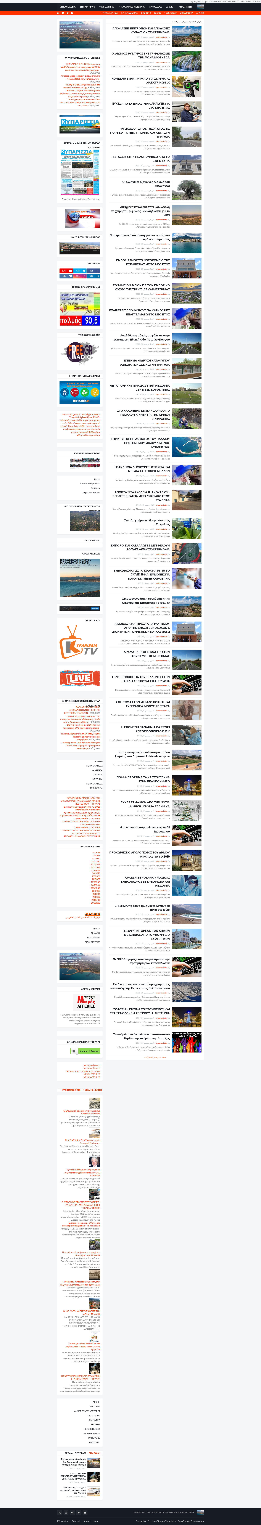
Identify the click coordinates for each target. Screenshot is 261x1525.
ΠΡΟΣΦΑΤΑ (80, 1453)
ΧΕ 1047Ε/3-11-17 (92, 1074)
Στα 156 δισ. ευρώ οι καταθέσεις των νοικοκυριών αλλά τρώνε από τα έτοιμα (81, 726)
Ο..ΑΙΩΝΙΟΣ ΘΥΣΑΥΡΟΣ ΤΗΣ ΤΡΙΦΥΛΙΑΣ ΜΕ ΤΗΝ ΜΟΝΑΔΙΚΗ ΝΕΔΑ (141, 56)
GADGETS (146, 12)
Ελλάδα (96, 417)
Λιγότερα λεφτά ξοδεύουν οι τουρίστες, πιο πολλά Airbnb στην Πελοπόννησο (80, 77)
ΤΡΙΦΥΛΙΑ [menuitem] (98, 774)
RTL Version (62, 1521)
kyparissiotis (93, 414)
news (84, 414)
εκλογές (64, 426)
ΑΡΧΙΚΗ (200, 12)
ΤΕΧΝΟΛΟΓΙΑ (94, 1415)
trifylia (81, 417)
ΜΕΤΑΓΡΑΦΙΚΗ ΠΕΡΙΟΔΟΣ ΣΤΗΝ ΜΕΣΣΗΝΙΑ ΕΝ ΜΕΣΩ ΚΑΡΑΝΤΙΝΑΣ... (140, 388)
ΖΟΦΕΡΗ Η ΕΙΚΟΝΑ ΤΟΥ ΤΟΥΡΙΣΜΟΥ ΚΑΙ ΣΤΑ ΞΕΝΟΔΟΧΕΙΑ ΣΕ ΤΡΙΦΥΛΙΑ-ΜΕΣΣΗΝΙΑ (140, 1011)
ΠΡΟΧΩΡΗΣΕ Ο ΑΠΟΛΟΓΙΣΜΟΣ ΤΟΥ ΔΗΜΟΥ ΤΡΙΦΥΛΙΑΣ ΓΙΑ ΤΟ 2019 (139, 855)
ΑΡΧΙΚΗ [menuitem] (170, 6)
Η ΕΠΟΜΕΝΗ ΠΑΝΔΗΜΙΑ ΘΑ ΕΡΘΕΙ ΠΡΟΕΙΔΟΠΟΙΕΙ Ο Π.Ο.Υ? (145, 729)
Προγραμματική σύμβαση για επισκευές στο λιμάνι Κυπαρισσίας (140, 237)
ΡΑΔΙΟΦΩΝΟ (94, 1438)
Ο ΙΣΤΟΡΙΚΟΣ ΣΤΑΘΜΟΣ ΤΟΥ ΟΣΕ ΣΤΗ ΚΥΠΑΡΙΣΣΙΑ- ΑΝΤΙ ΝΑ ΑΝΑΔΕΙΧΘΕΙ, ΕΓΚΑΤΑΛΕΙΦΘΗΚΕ (81, 1205)
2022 (95, 864)
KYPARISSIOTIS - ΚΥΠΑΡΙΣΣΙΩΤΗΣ (82, 1090)
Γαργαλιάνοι (74, 426)
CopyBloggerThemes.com (191, 1521)
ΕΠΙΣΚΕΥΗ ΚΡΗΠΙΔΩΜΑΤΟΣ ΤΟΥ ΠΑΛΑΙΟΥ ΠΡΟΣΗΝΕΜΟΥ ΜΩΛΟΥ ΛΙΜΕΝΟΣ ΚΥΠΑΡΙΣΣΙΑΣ (140, 443)
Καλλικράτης (94, 432)
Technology (170, 12)
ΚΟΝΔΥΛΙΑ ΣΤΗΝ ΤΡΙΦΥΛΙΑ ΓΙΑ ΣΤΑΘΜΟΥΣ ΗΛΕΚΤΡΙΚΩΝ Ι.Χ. (140, 81)
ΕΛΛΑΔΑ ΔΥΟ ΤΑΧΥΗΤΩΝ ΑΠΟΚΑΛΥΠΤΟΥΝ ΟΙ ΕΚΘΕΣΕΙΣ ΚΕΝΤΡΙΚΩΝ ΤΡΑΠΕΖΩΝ (82, 710)
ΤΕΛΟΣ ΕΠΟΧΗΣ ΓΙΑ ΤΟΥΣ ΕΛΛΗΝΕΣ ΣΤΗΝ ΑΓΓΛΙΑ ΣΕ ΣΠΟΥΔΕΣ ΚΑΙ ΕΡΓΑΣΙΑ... (141, 679)
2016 (95, 882)
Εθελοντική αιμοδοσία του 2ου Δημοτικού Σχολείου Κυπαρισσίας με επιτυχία (73, 1462)
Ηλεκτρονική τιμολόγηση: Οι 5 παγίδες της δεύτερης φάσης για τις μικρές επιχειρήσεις (80, 736)
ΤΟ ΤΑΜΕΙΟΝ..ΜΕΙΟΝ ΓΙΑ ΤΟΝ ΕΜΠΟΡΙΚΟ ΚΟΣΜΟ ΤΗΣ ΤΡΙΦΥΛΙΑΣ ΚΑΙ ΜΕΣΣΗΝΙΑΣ (141, 287)
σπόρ (64, 423)
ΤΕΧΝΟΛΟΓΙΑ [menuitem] (69, 6)
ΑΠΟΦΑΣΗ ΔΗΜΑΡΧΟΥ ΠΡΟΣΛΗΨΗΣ (82, 836)
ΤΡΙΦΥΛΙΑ (95, 933)
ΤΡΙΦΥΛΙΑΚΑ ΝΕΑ (109, 12)
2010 (96, 900)
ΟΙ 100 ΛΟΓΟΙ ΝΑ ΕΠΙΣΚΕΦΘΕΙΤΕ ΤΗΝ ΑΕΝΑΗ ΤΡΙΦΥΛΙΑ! (81, 1313)
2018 (96, 876)
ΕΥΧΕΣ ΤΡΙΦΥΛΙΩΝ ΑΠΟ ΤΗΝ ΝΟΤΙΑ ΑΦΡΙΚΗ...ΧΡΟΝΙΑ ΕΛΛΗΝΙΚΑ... (145, 804)
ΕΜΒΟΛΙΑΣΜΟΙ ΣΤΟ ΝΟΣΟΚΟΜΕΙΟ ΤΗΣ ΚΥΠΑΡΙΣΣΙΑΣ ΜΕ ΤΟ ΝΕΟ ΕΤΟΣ (143, 262)
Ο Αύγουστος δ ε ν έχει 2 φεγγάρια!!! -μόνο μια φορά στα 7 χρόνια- (73, 1490)
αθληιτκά (81, 435)
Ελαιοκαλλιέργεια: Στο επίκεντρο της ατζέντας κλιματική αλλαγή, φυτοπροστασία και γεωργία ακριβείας (80, 93)
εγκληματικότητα (82, 429)
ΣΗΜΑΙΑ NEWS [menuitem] (87, 6)
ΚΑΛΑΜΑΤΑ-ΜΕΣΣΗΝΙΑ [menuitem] (133, 6)
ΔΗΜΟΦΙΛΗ (94, 1453)
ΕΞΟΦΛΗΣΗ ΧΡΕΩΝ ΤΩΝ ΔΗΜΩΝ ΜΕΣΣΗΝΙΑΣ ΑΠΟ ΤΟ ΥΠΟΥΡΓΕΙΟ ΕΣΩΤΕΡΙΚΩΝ (147, 935)
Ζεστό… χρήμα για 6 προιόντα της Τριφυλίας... (147, 523)
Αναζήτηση (95, 488)
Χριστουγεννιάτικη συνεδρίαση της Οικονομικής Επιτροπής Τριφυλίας (146, 601)
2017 (96, 879)
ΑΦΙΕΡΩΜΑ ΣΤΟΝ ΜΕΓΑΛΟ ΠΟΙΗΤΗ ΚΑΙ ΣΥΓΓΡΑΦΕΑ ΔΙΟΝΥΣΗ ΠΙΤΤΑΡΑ (143, 704)
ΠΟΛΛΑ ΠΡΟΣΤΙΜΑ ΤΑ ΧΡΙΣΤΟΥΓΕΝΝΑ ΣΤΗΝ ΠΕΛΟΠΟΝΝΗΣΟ (143, 779)
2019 (96, 873)
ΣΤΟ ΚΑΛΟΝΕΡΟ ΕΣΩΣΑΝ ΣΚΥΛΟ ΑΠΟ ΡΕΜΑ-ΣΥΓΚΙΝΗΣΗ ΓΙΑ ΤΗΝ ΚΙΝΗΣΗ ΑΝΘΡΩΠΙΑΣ (143, 415)
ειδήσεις (89, 417)
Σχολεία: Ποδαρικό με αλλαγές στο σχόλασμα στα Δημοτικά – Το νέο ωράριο (81, 1224)
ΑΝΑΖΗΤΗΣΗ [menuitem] (185, 6)
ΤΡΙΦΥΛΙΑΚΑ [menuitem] (155, 6)
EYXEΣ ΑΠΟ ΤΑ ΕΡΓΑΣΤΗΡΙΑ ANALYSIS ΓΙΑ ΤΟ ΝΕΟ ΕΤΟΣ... (141, 106)
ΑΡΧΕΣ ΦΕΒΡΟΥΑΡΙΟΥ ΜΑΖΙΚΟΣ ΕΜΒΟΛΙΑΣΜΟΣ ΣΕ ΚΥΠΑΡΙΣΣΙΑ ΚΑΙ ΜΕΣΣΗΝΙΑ (145, 882)
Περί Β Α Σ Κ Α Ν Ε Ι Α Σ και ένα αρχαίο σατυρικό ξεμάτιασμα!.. (82, 1142)
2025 (96, 855)
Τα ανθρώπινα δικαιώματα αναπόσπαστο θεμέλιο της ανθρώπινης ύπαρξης (141, 1036)
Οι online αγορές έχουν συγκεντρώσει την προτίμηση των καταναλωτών (141, 961)
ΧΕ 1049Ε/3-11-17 (92, 1065)
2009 (95, 902)
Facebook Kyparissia (90, 483)
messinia (67, 414)
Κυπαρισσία (94, 420)
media (88, 426)
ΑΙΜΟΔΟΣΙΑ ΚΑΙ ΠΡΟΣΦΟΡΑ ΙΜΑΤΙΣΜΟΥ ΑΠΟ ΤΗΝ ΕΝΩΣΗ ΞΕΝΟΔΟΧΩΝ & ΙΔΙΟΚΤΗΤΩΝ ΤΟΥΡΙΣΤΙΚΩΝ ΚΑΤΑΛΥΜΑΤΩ (140, 628)
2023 (95, 861)
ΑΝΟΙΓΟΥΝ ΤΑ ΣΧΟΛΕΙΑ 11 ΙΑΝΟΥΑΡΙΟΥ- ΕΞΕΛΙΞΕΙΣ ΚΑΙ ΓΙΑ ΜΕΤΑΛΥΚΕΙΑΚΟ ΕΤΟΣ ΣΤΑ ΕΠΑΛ (141, 496)
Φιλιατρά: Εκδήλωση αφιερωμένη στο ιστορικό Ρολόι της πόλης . (81, 86)
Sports (157, 12)
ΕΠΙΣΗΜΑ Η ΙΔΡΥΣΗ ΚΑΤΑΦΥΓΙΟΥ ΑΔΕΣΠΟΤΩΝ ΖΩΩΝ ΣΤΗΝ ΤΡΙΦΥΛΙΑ (145, 363)
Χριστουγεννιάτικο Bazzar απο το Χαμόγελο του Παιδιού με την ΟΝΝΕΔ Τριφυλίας (83, 1346)
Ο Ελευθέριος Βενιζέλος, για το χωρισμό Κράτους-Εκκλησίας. (81, 1112)
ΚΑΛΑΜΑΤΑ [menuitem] (97, 770)
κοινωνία (74, 420)
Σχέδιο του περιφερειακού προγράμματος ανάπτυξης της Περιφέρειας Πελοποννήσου (140, 986)
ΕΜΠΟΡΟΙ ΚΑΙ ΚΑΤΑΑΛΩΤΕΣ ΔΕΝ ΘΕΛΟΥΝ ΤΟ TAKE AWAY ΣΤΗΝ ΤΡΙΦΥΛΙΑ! (140, 548)
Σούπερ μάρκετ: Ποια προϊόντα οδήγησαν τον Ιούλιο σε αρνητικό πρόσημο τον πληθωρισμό (80, 745)
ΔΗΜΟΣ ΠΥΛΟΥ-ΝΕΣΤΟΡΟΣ (87, 1411)
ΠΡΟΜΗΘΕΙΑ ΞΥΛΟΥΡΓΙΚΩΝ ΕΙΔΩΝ (83, 1071)
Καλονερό (83, 432)
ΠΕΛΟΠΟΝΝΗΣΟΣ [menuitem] (94, 765)
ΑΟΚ (82, 426)
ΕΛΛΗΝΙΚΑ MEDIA (92, 1433)
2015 (95, 885)
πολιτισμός (65, 420)
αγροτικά (96, 423)
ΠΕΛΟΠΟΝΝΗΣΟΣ (92, 1429)
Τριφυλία (73, 417)
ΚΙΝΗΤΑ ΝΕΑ (94, 1420)
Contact (76, 1521)
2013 (96, 891)
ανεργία (74, 432)
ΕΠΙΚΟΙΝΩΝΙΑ (186, 12)
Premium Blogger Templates (162, 1521)
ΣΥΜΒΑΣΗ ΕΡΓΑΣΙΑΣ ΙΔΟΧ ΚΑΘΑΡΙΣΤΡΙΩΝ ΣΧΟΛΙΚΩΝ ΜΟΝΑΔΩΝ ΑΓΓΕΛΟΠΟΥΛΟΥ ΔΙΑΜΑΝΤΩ (81, 830)
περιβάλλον (68, 429)
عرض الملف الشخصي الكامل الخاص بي (83, 917)
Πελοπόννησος (74, 423)
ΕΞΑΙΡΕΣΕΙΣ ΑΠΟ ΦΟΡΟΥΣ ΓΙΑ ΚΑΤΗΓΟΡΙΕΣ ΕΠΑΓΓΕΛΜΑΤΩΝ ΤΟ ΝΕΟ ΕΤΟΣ (139, 313)
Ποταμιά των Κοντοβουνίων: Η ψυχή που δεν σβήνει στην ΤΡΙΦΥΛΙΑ (81, 1254)
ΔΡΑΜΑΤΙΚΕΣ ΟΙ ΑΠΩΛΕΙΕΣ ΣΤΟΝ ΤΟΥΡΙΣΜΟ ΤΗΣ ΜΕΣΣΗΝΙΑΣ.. (147, 654)
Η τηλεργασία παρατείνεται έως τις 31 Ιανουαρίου (145, 830)
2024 (96, 858)
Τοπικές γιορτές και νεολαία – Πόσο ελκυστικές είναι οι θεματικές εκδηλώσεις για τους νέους (80, 102)
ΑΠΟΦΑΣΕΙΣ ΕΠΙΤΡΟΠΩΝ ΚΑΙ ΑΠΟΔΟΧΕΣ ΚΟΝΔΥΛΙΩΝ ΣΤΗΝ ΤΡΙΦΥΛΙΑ (141, 31)
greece (76, 414)
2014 (95, 888)
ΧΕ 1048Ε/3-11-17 (92, 1068)
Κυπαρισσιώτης (92, 435)
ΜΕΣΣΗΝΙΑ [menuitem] (97, 779)
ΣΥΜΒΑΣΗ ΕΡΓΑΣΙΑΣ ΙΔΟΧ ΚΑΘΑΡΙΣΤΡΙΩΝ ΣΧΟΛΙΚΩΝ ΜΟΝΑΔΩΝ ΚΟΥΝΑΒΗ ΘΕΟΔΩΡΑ (81, 821)
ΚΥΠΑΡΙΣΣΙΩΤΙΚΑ (129, 12)
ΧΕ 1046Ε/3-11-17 (92, 1077)
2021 (95, 867)
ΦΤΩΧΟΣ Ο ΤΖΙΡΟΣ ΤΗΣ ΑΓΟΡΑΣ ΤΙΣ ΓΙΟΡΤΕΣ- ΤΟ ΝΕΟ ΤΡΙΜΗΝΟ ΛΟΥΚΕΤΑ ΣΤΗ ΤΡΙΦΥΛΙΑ (140, 133)
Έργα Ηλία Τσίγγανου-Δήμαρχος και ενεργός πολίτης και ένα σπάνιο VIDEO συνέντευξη (82, 1172)
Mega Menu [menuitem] (107, 6)
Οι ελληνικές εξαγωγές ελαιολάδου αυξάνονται (146, 184)
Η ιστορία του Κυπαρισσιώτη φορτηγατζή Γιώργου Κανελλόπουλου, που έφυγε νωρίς (80, 1283)
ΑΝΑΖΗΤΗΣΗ (94, 1442)
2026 (96, 852)
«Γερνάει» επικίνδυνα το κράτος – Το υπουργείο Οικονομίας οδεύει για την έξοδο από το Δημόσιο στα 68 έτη (80, 718)
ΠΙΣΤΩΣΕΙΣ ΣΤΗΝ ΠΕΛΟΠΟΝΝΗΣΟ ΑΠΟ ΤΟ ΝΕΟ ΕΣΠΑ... (141, 159)
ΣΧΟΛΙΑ (69, 1453)
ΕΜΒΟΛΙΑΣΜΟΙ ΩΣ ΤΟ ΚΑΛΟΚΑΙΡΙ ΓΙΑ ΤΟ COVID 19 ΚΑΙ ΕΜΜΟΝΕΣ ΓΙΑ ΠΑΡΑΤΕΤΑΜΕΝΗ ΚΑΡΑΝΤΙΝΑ (142, 575)
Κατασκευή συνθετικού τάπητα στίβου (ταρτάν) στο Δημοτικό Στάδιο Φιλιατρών (142, 754)
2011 (96, 896)
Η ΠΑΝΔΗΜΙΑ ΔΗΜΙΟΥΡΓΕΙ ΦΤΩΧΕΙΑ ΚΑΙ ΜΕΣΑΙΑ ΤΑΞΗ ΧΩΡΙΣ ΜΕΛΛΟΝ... (141, 469)
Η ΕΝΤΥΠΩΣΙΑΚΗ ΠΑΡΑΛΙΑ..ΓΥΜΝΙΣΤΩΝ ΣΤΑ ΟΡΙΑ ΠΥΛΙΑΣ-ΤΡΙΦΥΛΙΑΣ (80, 1378)
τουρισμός (95, 429)
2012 (96, 893)
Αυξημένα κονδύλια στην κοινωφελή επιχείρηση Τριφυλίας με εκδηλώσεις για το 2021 (140, 211)
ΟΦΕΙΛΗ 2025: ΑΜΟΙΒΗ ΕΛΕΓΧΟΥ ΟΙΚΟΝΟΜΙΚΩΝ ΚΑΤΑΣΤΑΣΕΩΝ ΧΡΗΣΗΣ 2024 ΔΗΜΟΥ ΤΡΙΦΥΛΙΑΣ (80, 800)
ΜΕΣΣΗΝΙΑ (95, 1406)
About (87, 1521)
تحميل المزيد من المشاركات (155, 1057)
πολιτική (96, 426)
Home (97, 479)
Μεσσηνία (84, 420)
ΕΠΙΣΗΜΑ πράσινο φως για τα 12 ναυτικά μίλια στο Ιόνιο (142, 908)
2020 (95, 870)
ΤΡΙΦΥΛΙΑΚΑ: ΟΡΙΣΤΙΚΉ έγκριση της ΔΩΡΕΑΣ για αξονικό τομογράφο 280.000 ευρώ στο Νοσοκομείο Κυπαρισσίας (80, 67)
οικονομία (87, 423)
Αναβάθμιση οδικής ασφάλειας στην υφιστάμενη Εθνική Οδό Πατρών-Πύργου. (141, 338)
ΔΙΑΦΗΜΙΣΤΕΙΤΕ (92, 942)
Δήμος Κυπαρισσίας (91, 492)
